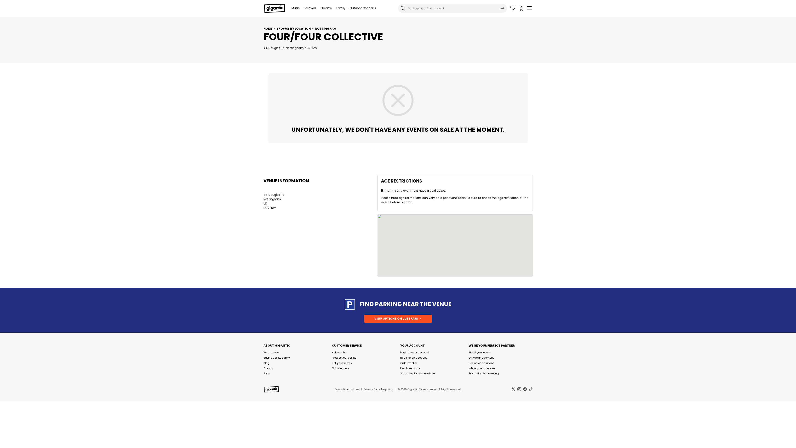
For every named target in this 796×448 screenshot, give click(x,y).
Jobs (266, 373)
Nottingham (325, 29)
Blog (266, 363)
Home (267, 29)
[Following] (512, 8)
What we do (271, 352)
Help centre (339, 352)
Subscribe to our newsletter (418, 373)
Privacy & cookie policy (378, 389)
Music (295, 8)
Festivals (310, 8)
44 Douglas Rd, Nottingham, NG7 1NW (290, 48)
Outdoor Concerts (362, 8)
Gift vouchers (340, 368)
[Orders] (521, 8)
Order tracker (408, 363)
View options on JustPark (396, 319)
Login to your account (414, 352)
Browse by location (294, 29)
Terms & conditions (347, 389)
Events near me (410, 368)
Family (340, 8)
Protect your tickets (344, 357)
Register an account (413, 357)
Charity (268, 368)
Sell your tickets (342, 363)
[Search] (502, 8)
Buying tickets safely (276, 357)
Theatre (326, 8)
